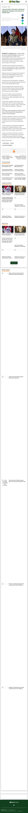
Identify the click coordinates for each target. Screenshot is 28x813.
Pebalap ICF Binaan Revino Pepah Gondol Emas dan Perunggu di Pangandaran (7, 217)
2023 (15, 56)
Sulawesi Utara (15, 19)
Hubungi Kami (12, 809)
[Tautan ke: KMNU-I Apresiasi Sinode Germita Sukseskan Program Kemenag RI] (5, 323)
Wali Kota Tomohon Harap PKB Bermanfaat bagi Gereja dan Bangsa (20, 174)
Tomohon (3, 20)
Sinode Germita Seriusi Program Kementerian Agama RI (20, 194)
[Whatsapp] (23, 23)
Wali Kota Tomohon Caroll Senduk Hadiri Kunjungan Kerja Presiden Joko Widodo (20, 170)
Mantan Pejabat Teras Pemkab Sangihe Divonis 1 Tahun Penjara (7, 156)
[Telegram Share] (23, 21)
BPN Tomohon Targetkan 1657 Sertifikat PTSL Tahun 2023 (7, 166)
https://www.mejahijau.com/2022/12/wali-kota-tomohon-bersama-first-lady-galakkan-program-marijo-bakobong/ (13, 112)
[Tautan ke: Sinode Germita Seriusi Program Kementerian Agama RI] (5, 427)
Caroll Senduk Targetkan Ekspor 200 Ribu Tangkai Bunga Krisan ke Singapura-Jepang (20, 178)
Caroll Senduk (6, 143)
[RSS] (14, 151)
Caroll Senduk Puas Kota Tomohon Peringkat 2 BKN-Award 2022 (7, 178)
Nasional (11, 19)
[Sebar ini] (23, 15)
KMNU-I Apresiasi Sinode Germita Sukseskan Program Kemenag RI (7, 194)
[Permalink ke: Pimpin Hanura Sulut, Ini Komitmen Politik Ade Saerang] (20, 211)
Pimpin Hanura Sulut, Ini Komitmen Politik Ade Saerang (20, 217)
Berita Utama (13, 18)
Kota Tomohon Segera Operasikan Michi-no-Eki (7, 170)
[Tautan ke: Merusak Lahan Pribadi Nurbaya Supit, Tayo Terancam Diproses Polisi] (5, 530)
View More (14, 263)
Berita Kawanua (7, 18)
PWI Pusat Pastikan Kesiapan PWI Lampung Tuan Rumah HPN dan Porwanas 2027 (20, 205)
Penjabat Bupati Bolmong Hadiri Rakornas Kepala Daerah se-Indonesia (20, 156)
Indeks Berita (6, 19)
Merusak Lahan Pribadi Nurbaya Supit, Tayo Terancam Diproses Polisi (7, 201)
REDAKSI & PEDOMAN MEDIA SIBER (8, 811)
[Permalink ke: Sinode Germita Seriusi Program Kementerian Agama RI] (20, 189)
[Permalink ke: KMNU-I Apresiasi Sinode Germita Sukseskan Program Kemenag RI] (8, 189)
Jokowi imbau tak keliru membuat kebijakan (13, 54)
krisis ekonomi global (7, 68)
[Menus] (2, 1)
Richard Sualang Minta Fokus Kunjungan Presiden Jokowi (7, 174)
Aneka (3, 18)
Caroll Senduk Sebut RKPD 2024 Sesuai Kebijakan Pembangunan (20, 166)
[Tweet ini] (23, 18)
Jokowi (12, 143)
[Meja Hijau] (14, 1)
